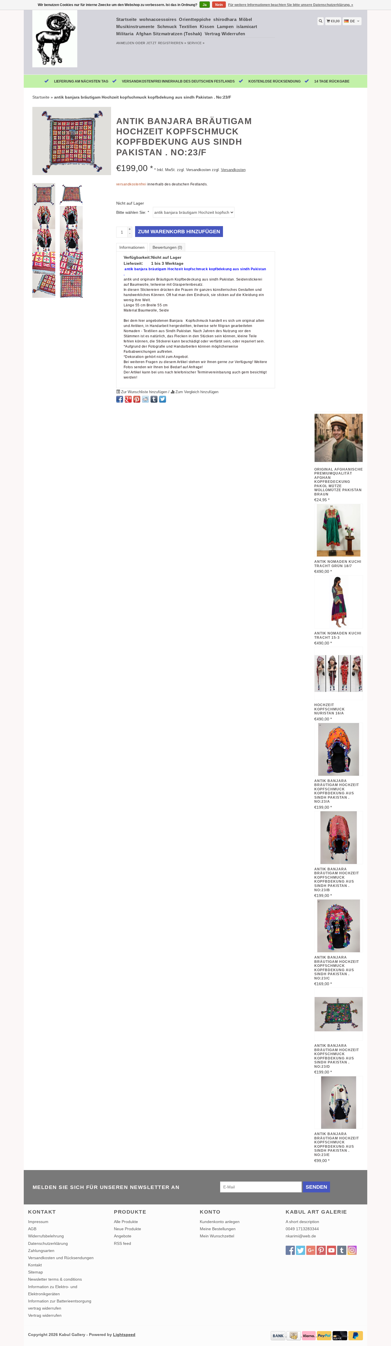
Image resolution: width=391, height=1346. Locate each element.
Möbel (245, 19)
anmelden (125, 43)
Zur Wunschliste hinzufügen (144, 392)
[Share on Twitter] (162, 399)
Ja (205, 5)
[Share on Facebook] (119, 399)
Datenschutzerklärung (48, 1243)
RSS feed (122, 1243)
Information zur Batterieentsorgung (59, 1301)
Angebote (122, 1236)
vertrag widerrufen (44, 1308)
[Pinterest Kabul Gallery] (321, 1250)
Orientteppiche (195, 19)
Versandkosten (233, 170)
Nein (219, 5)
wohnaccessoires (158, 19)
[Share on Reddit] (145, 399)
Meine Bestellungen (218, 1229)
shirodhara (224, 19)
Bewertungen (167, 247)
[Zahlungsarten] (279, 1335)
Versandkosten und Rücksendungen (61, 1257)
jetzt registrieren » (166, 43)
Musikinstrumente (135, 26)
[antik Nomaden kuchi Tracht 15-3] (339, 601)
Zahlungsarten (41, 1250)
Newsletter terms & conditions (55, 1279)
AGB (32, 1229)
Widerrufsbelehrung (46, 1236)
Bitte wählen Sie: (132, 212)
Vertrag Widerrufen (225, 33)
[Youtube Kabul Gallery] (331, 1250)
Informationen (132, 247)
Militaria (125, 33)
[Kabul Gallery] (70, 41)
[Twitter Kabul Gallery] (300, 1250)
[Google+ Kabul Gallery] (310, 1250)
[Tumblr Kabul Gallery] (341, 1250)
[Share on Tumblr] (154, 399)
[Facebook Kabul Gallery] (290, 1250)
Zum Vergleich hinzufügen (196, 392)
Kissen (207, 26)
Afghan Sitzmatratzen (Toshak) (169, 33)
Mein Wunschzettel (217, 1236)
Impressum (38, 1221)
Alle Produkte (126, 1221)
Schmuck (167, 26)
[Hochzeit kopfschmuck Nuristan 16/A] (339, 673)
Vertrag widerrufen (45, 1315)
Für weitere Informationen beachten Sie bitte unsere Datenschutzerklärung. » (290, 5)
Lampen (225, 26)
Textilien (188, 26)
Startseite (126, 19)
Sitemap (35, 1272)
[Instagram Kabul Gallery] (352, 1250)
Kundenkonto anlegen (220, 1221)
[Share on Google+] (128, 399)
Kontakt (35, 1265)
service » (196, 43)
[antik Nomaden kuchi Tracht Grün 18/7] (339, 530)
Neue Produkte (127, 1229)
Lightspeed (124, 1334)
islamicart (246, 26)
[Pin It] (136, 399)
